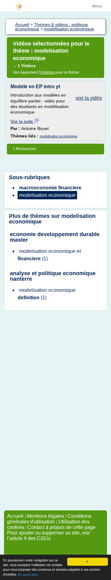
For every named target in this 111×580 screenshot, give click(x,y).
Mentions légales (45, 516)
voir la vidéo (89, 98)
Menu (97, 6)
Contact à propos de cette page (61, 527)
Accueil (15, 516)
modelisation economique (58, 136)
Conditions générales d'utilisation (49, 518)
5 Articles (46, 72)
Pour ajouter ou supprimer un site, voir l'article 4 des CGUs (48, 535)
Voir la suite (22, 121)
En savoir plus (28, 574)
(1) (49, 255)
